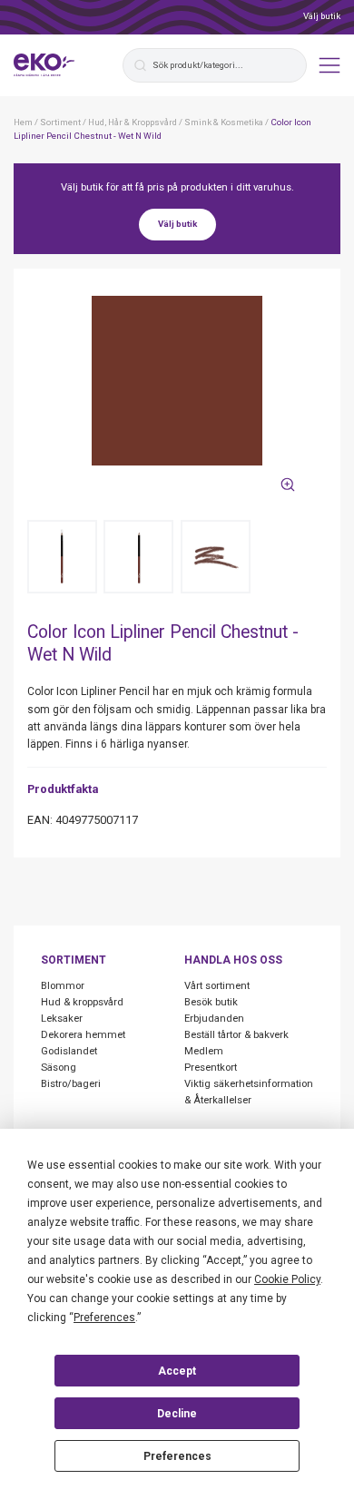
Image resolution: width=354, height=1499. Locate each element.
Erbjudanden (214, 1018)
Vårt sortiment (217, 986)
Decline (177, 1413)
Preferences (177, 1456)
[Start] (44, 65)
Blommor (62, 986)
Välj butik (321, 16)
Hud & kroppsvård (82, 1002)
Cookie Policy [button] (287, 1279)
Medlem (203, 1051)
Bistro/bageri (71, 1084)
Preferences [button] (104, 1317)
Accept (177, 1371)
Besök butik (211, 1002)
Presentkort (210, 1067)
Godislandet (69, 1051)
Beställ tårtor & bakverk (236, 1035)
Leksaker (62, 1018)
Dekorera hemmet (83, 1035)
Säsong (58, 1067)
